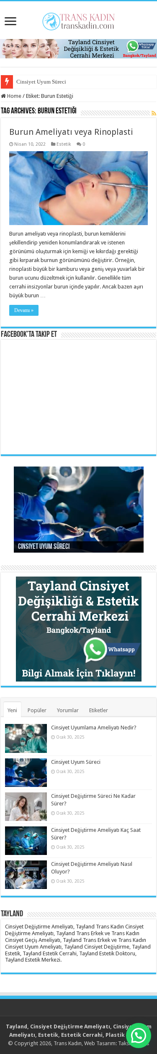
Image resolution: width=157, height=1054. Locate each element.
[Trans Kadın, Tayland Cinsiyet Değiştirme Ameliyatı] (78, 20)
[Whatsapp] (78, 48)
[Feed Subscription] (154, 113)
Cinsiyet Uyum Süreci (41, 82)
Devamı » (23, 310)
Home (13, 96)
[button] (138, 1035)
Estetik (64, 144)
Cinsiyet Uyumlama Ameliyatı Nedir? (93, 727)
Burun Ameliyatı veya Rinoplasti (71, 132)
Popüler (37, 710)
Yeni (12, 710)
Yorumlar (68, 710)
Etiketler (98, 710)
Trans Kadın (68, 1043)
